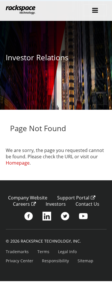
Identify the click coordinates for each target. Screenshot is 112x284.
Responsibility (55, 260)
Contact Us (87, 204)
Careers (21, 204)
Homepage (18, 163)
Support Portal (73, 198)
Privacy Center (19, 260)
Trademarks (17, 251)
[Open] (95, 10)
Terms (43, 251)
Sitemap (85, 260)
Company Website (27, 198)
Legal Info (67, 251)
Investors (56, 204)
